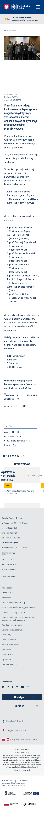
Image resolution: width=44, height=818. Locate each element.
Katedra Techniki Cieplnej (21, 17)
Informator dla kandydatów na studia (15, 612)
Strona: (7, 445)
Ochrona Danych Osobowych (12, 630)
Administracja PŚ (8, 588)
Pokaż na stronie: (11, 436)
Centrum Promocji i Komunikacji (13, 602)
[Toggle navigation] (38, 7)
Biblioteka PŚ (7, 592)
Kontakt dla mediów (9, 576)
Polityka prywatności (22, 752)
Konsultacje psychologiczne (12, 625)
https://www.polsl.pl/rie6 (11, 537)
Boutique (19, 706)
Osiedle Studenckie (9, 639)
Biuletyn (19, 697)
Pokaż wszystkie (37, 476)
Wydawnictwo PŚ (8, 659)
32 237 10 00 (10, 553)
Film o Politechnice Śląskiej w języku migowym (19, 607)
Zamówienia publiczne (10, 664)
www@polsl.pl (33, 767)
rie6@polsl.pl (12, 533)
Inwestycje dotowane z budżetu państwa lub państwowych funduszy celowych (18, 618)
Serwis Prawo (7, 649)
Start (6, 31)
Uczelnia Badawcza (9, 654)
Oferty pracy (6, 634)
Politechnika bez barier (10, 644)
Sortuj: (7, 441)
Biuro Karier (6, 597)
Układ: (7, 432)
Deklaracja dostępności (22, 770)
